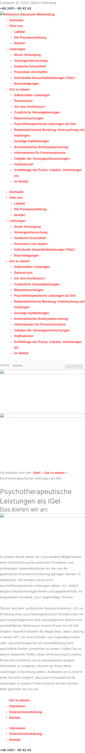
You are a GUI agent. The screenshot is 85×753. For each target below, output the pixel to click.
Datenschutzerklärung (25, 712)
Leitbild (19, 32)
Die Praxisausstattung (30, 37)
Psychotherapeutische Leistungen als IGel (44, 124)
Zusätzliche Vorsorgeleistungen (37, 112)
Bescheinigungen (26, 83)
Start (36, 472)
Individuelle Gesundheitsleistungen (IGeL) (44, 78)
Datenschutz (23, 101)
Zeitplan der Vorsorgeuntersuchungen (42, 158)
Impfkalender (24, 164)
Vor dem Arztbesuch (29, 106)
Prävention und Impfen (31, 72)
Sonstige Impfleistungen (31, 141)
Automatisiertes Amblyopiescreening (41, 147)
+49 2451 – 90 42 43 (15, 8)
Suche (4, 365)
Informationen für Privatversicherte (40, 152)
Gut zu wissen (19, 89)
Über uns (16, 26)
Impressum (17, 706)
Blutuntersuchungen (29, 118)
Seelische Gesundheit (30, 66)
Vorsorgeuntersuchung (30, 60)
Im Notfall (21, 181)
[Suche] (74, 366)
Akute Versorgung (27, 54)
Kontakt (19, 43)
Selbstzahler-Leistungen (32, 95)
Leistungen (17, 49)
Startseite (16, 20)
